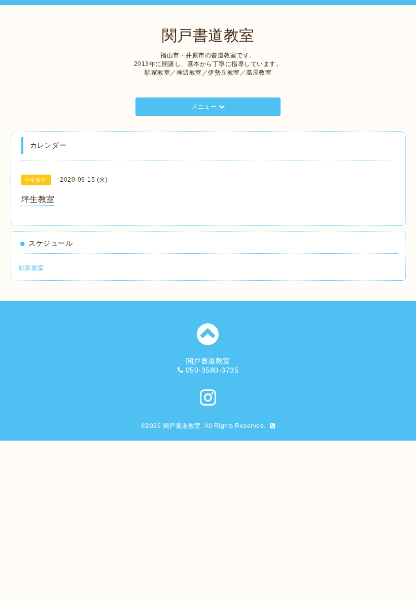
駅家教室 (31, 268)
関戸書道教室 (208, 35)
